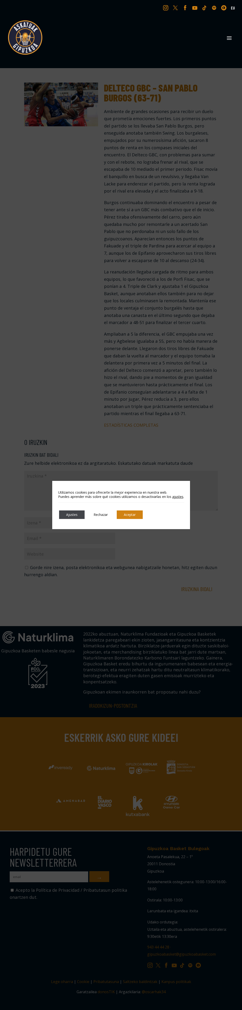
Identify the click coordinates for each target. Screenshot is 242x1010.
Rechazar (101, 514)
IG (166, 7)
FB (186, 7)
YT (195, 7)
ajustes (177, 497)
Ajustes (72, 514)
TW (175, 7)
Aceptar (130, 514)
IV (225, 7)
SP (214, 7)
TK (205, 7)
